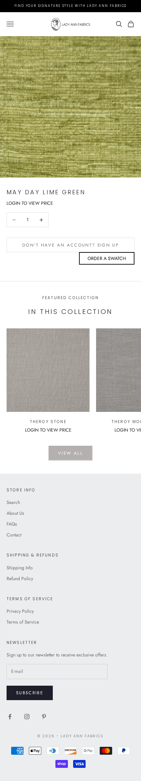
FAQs (12, 524)
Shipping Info (20, 567)
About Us (15, 513)
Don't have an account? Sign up (70, 245)
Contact (14, 535)
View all (70, 453)
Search (13, 502)
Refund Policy (20, 578)
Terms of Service (23, 622)
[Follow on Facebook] (10, 716)
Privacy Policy (20, 611)
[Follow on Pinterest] (44, 716)
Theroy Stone (48, 421)
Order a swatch (107, 258)
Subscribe (29, 693)
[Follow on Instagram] (27, 716)
